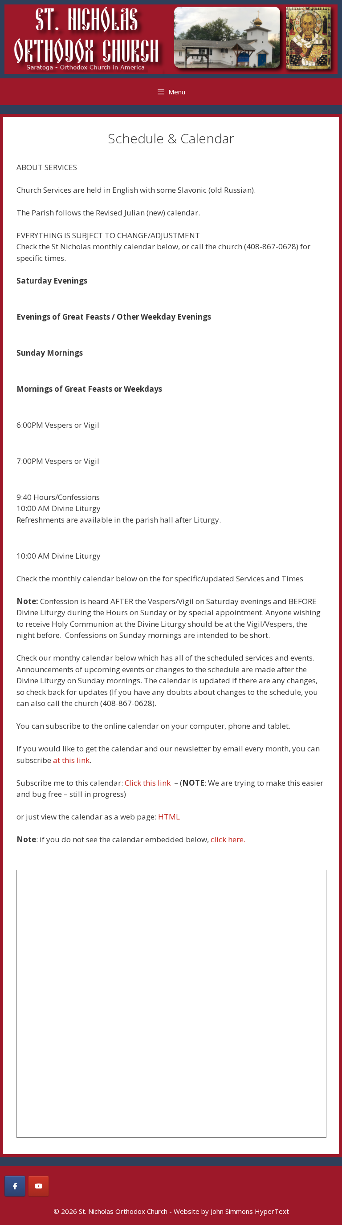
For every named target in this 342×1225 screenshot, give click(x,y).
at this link (71, 760)
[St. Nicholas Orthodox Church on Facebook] (14, 1186)
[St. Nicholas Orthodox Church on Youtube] (38, 1186)
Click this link (148, 783)
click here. (228, 839)
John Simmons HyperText (250, 1211)
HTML (169, 816)
